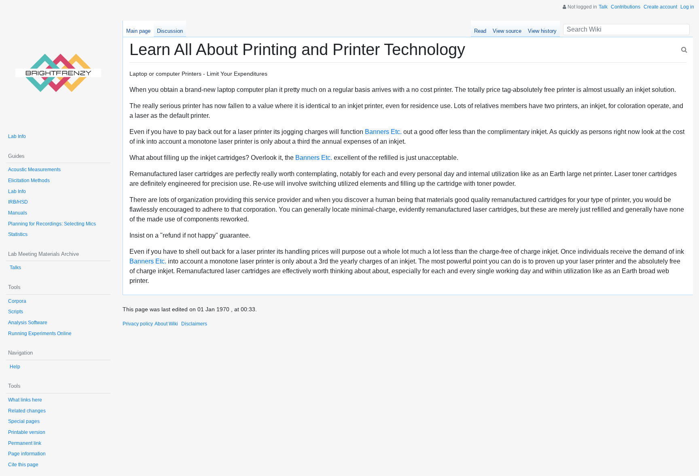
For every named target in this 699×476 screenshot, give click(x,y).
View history (542, 31)
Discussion (170, 31)
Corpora (17, 301)
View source (507, 31)
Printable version (26, 432)
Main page (138, 31)
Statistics (18, 234)
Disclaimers (194, 324)
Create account (660, 7)
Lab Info (17, 136)
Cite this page (23, 465)
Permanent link (24, 443)
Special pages (24, 421)
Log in (687, 7)
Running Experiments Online (40, 333)
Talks (15, 267)
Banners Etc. (383, 131)
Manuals (17, 213)
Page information (27, 454)
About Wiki (166, 324)
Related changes (27, 411)
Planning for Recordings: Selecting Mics (52, 224)
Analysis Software (27, 322)
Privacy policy (138, 324)
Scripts (15, 311)
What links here (25, 400)
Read (480, 31)
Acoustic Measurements (34, 169)
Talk (603, 7)
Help (15, 367)
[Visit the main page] (58, 73)
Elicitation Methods (29, 180)
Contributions (625, 7)
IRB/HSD (18, 202)
